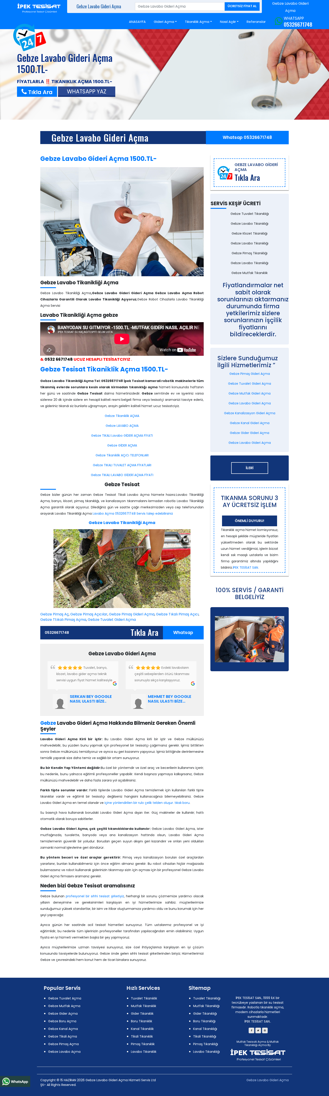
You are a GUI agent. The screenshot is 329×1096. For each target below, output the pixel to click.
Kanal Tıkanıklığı (205, 1029)
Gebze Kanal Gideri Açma (249, 423)
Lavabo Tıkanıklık (143, 1051)
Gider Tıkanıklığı (205, 1013)
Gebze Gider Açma (63, 1013)
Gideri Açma (164, 21)
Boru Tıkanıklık (141, 1021)
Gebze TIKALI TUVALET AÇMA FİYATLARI (122, 465)
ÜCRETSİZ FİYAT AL (242, 6)
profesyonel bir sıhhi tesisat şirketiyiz (95, 896)
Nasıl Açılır (228, 21)
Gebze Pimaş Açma (63, 1044)
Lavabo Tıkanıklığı (206, 1051)
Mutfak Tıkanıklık (143, 1006)
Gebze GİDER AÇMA (122, 445)
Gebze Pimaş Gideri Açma (131, 614)
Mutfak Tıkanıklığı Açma (261, 1043)
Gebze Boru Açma (62, 1021)
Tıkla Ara (40, 92)
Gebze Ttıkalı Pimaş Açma (63, 619)
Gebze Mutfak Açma (64, 1006)
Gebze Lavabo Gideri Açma (100, 137)
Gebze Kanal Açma (63, 1029)
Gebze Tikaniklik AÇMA (122, 416)
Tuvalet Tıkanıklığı (206, 998)
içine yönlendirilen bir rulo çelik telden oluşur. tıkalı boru (147, 802)
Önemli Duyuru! (249, 520)
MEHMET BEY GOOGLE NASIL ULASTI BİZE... (169, 699)
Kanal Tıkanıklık (142, 1029)
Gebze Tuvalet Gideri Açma (112, 619)
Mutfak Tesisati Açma (251, 1042)
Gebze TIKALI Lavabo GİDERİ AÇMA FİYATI (122, 435)
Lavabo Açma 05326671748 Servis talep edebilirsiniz (133, 513)
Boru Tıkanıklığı (204, 1021)
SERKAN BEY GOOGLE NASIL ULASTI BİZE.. (91, 699)
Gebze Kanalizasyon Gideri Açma (249, 413)
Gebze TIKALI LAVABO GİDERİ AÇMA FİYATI (122, 475)
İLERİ (249, 467)
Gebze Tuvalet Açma (64, 998)
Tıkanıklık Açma (197, 21)
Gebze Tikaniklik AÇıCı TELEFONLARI (122, 455)
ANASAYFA (137, 21)
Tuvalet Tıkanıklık (144, 998)
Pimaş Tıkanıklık (143, 1044)
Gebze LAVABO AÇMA (122, 425)
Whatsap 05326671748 (247, 137)
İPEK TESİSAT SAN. (246, 567)
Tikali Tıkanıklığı (204, 1036)
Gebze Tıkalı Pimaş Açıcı (177, 614)
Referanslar (256, 21)
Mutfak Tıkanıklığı (206, 1006)
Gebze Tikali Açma (62, 1036)
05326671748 (298, 24)
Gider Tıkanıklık (142, 1013)
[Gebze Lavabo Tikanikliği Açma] (122, 221)
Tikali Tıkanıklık (142, 1036)
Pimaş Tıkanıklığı (205, 1044)
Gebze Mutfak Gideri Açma (250, 393)
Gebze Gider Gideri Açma (249, 433)
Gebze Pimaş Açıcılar (88, 614)
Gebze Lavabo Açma (64, 1051)
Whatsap (183, 633)
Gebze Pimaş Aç (54, 614)
